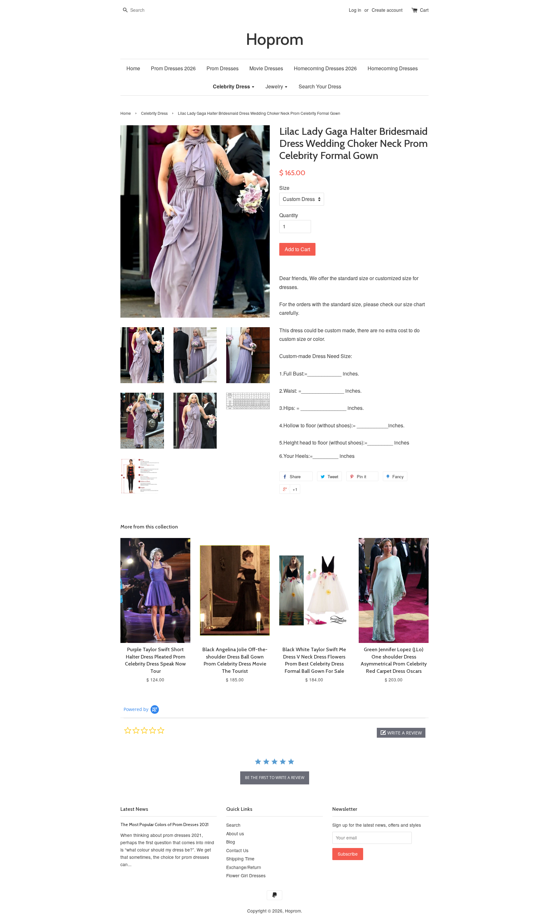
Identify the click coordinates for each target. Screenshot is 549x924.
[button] (401, 733)
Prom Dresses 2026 (173, 68)
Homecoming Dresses (393, 68)
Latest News (134, 809)
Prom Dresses (223, 68)
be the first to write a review (274, 777)
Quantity (288, 215)
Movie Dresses (266, 68)
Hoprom (274, 39)
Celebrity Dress (232, 86)
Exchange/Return (243, 867)
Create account (387, 10)
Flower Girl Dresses (246, 875)
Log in (355, 10)
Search (233, 825)
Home (133, 68)
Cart (424, 10)
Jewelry (275, 86)
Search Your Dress (320, 86)
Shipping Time (240, 858)
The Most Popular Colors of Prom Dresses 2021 (164, 824)
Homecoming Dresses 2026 (325, 68)
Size (284, 187)
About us (235, 833)
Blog (230, 841)
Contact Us (237, 850)
